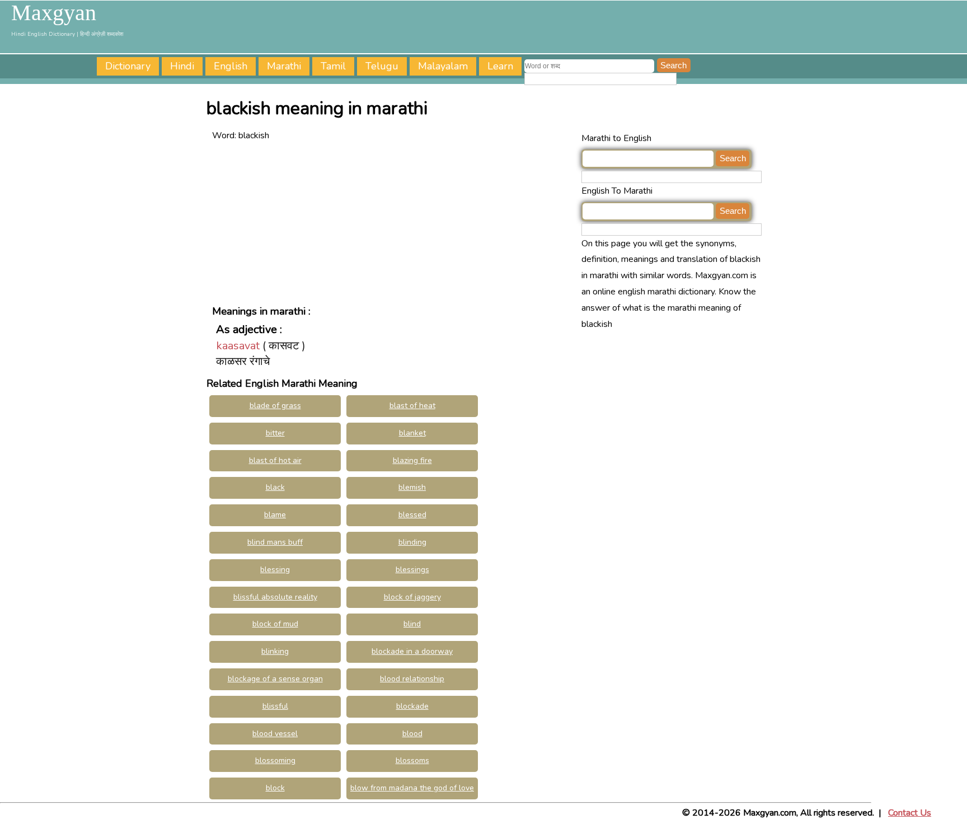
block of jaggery (412, 597)
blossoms (412, 760)
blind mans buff (275, 542)
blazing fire (412, 460)
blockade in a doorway (412, 651)
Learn (500, 66)
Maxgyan (53, 13)
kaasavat (238, 345)
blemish (412, 487)
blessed (412, 514)
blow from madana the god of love (412, 788)
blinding (412, 542)
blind (412, 624)
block (275, 788)
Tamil (333, 66)
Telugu (381, 66)
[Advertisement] (394, 222)
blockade (412, 706)
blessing (275, 569)
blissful (275, 706)
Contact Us (909, 813)
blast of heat (412, 405)
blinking (275, 651)
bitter (275, 433)
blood (412, 733)
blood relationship (412, 678)
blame (275, 514)
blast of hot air (275, 460)
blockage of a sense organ (275, 678)
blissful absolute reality (275, 597)
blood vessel (275, 733)
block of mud (275, 624)
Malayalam (443, 66)
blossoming (275, 760)
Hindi (182, 66)
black (275, 487)
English (230, 66)
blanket (412, 433)
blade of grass (275, 405)
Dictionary (128, 66)
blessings (412, 569)
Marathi (284, 66)
